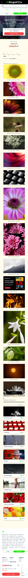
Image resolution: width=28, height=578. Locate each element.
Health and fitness (8, 446)
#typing (19, 185)
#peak (18, 274)
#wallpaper (18, 114)
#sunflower (14, 79)
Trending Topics (5, 561)
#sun (14, 379)
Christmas (6, 432)
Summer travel (7, 489)
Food (5, 518)
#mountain (14, 274)
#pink (10, 97)
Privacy (20, 559)
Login (6, 13)
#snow (10, 274)
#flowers (13, 256)
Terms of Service (20, 561)
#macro (19, 79)
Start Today (11, 574)
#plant (14, 150)
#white (18, 344)
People (6, 461)
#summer (10, 344)
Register (20, 13)
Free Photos (4, 560)
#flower (14, 97)
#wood (17, 309)
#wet (10, 362)
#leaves (13, 362)
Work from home (8, 417)
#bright (9, 79)
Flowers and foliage (9, 504)
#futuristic (10, 168)
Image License (5, 559)
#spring (13, 133)
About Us (11, 559)
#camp (11, 309)
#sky (17, 379)
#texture (16, 168)
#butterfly (18, 133)
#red (19, 168)
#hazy (11, 379)
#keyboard (14, 185)
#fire (14, 309)
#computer (9, 185)
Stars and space (8, 475)
